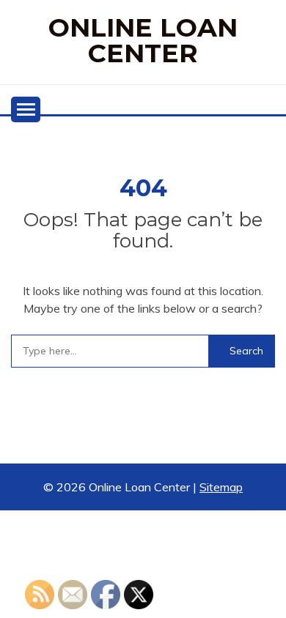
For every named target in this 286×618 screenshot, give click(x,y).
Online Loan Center (143, 40)
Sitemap (221, 487)
